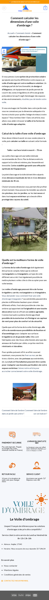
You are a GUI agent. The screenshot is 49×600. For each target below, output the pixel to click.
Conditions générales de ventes (17, 574)
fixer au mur (29, 355)
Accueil (11, 33)
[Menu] (4, 8)
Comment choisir (23, 33)
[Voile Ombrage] (25, 8)
